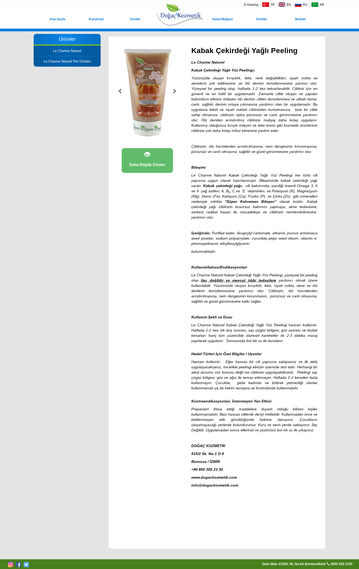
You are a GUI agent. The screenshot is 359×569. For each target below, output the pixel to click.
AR (322, 5)
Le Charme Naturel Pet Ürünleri (67, 61)
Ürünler (261, 19)
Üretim (135, 19)
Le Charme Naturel (67, 51)
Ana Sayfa (57, 19)
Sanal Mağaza (222, 19)
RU (305, 5)
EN (288, 5)
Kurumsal (96, 19)
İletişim (300, 19)
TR (272, 5)
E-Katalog (251, 5)
